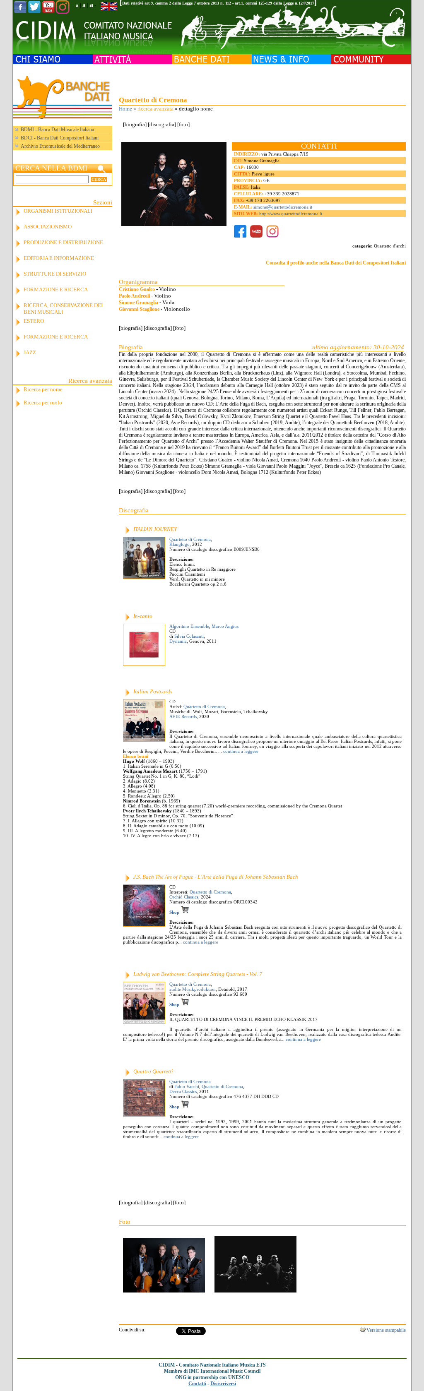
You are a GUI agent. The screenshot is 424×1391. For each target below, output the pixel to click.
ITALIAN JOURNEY (155, 529)
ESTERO (34, 321)
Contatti (197, 1383)
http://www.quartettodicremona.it (290, 213)
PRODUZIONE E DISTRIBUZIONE (63, 242)
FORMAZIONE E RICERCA (56, 289)
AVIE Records (183, 716)
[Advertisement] (262, 78)
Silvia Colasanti (189, 636)
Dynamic (178, 641)
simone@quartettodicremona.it (282, 206)
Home (125, 109)
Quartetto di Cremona (190, 539)
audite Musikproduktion (192, 989)
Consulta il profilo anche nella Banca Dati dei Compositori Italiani (336, 263)
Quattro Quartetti (153, 1071)
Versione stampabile (386, 1330)
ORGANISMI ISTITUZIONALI (58, 211)
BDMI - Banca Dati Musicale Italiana (57, 129)
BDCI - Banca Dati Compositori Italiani (60, 138)
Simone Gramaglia (138, 302)
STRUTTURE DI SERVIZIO (55, 274)
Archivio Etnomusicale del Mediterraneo (60, 146)
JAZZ (30, 352)
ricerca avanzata (155, 109)
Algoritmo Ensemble (189, 626)
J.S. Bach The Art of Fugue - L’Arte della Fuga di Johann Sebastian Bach (215, 877)
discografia (161, 124)
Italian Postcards (152, 691)
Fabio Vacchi (186, 1086)
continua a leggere (240, 751)
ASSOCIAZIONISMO (48, 226)
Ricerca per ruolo (43, 402)
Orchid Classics (183, 896)
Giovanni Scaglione (139, 309)
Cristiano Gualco (137, 289)
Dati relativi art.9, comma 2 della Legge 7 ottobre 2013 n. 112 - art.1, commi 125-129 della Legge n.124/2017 (218, 3)
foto (183, 124)
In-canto (142, 616)
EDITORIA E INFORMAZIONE (59, 258)
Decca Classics (183, 1091)
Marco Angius (225, 626)
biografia (135, 124)
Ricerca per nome (43, 389)
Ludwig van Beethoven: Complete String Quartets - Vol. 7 (197, 974)
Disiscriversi (223, 1383)
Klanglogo (179, 544)
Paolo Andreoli (134, 296)
